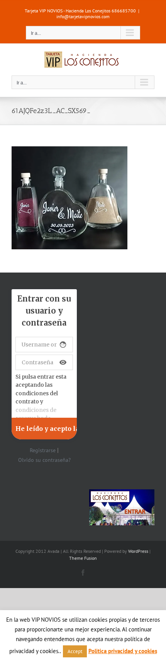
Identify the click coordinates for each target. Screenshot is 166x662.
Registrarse (43, 450)
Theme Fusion (83, 558)
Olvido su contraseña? (44, 459)
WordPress (138, 551)
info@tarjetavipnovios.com (83, 16)
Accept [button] (75, 651)
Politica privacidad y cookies (122, 651)
